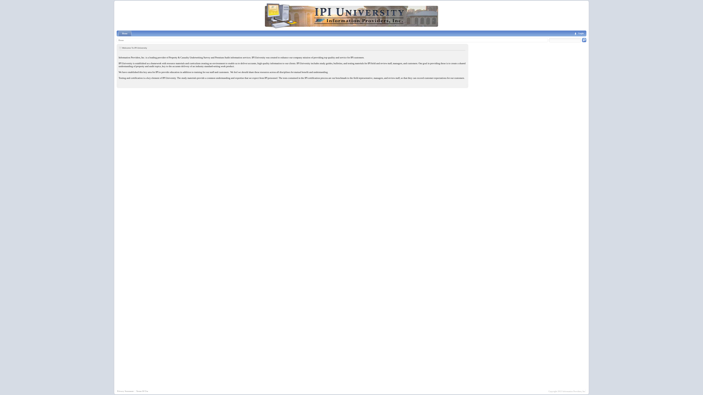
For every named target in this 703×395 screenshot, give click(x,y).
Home (121, 40)
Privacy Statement (125, 391)
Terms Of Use (142, 391)
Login (581, 33)
